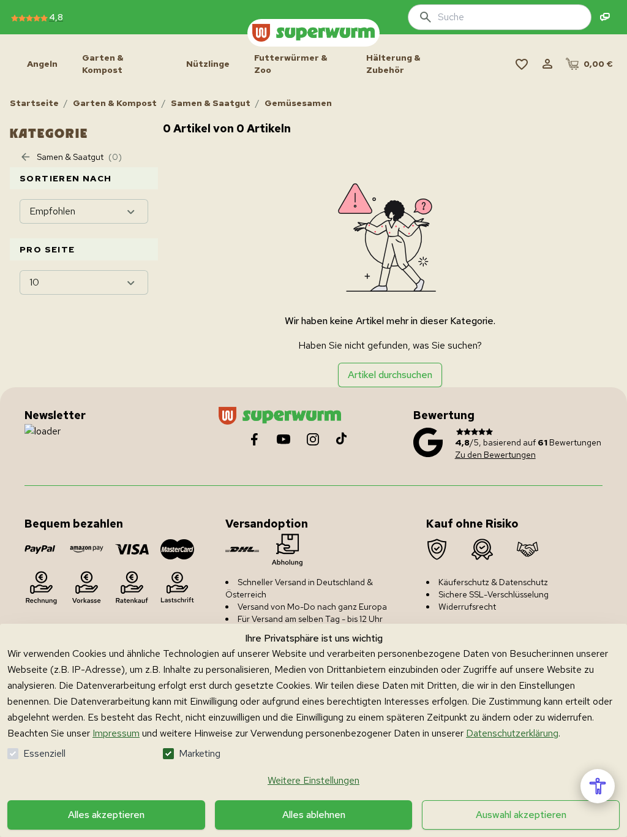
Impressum (116, 733)
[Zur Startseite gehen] (313, 33)
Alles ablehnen (313, 814)
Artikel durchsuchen (390, 374)
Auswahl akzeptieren (521, 814)
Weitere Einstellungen (313, 780)
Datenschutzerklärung (512, 733)
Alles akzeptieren (106, 814)
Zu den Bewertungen (495, 454)
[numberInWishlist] (521, 64)
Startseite (34, 103)
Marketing (199, 753)
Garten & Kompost (115, 103)
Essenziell (44, 753)
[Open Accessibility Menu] (597, 786)
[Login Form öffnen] (547, 64)
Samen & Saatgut (210, 103)
